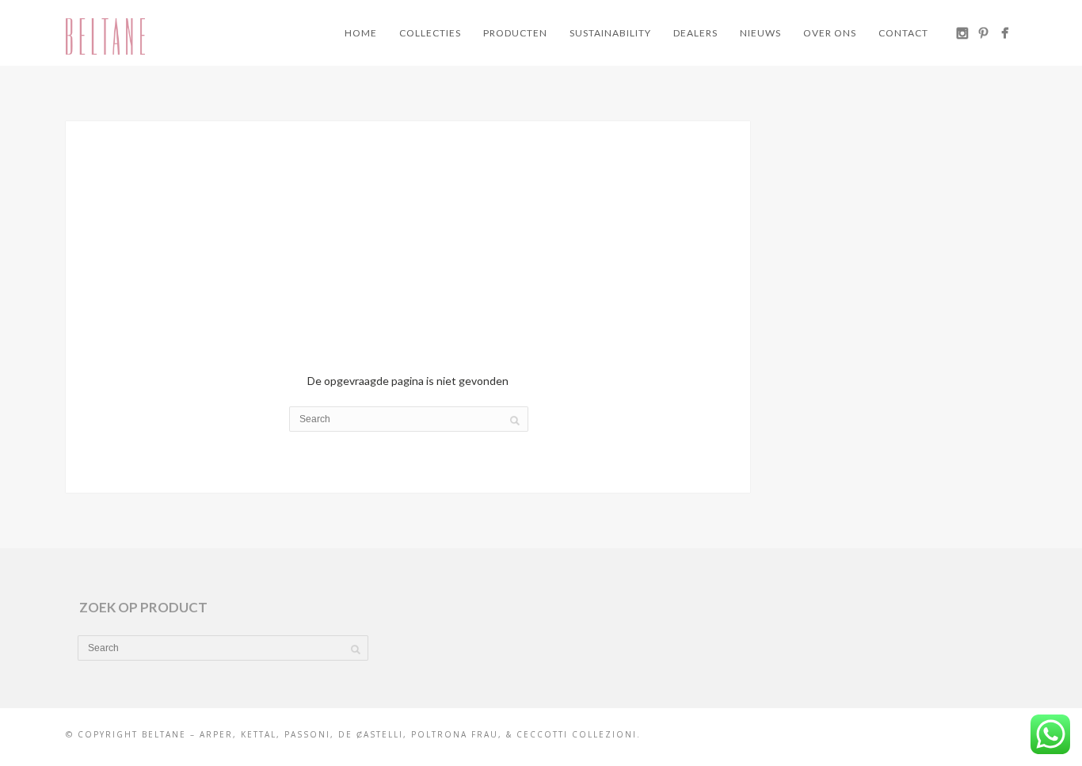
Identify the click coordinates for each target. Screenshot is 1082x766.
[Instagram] (962, 33)
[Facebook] (1005, 33)
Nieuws (760, 33)
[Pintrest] (983, 33)
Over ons (829, 33)
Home (361, 33)
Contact (903, 33)
